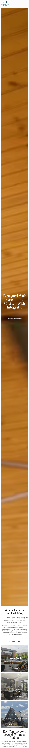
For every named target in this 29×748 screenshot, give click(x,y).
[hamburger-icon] (26, 3)
